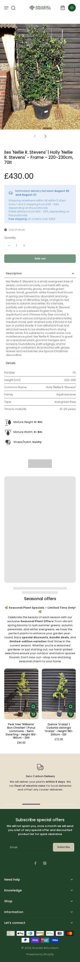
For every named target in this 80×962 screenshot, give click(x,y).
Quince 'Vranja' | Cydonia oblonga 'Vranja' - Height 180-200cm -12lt (58, 729)
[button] (40, 258)
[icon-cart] (62, 7)
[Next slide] (45, 136)
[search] (13, 7)
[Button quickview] (33, 706)
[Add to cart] (33, 714)
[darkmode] (72, 7)
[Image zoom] (40, 77)
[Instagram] (44, 863)
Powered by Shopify (40, 954)
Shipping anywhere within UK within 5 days (37, 200)
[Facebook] (35, 863)
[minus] (8, 245)
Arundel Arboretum (45, 948)
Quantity (10, 238)
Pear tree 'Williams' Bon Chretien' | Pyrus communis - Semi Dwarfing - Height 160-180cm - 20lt (21, 730)
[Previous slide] (35, 136)
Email (13, 847)
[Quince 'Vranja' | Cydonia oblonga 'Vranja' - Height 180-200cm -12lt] (59, 694)
